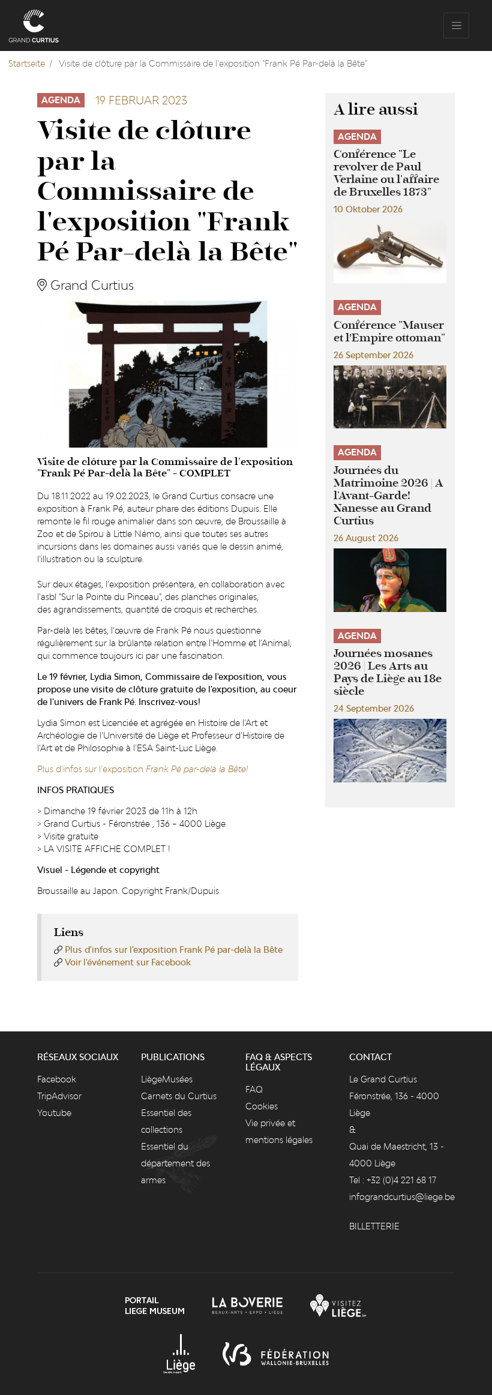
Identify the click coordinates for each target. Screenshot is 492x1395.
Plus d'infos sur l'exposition (142, 769)
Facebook (56, 1079)
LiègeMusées (167, 1079)
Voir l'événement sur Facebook (128, 962)
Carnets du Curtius (179, 1096)
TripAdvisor (59, 1096)
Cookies (261, 1106)
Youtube (54, 1113)
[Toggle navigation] (456, 25)
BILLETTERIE (374, 1226)
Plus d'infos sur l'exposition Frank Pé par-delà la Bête (174, 949)
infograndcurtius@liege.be (402, 1197)
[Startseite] (33, 25)
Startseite (26, 63)
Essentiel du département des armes (175, 1163)
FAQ (254, 1089)
